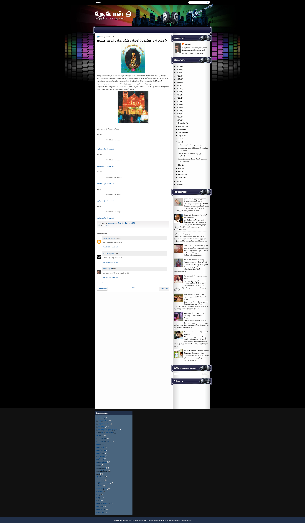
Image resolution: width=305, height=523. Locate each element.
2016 (178, 98)
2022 (178, 79)
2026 (178, 66)
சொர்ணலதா (101, 456)
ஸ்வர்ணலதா (100, 512)
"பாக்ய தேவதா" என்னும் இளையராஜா (190, 145)
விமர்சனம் (100, 506)
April (179, 168)
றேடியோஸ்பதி (113, 14)
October (181, 129)
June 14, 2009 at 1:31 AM (110, 262)
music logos (176, 520)
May (179, 165)
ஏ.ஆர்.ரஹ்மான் (101, 438)
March (180, 171)
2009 (178, 120)
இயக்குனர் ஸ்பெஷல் (103, 424)
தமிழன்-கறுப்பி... (109, 253)
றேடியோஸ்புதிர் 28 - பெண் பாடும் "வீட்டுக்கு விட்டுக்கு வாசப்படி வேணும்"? (194, 315)
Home (98, 2)
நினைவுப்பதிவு (101, 468)
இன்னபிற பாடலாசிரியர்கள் (105, 432)
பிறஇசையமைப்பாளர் (103, 483)
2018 (178, 92)
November (181, 126)
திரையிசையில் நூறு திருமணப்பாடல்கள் (188, 234)
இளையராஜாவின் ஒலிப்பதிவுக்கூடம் (108, 430)
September (182, 132)
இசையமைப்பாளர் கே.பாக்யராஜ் (194, 260)
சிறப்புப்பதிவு (100, 453)
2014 (178, 104)
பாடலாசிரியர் (101, 480)
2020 (178, 85)
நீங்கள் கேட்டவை (102, 471)
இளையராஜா (101, 427)
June (180, 142)
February (181, 174)
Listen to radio (148, 520)
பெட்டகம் (99, 491)
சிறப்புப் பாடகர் (101, 450)
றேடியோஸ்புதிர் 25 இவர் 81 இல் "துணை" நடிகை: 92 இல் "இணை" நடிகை (195, 297)
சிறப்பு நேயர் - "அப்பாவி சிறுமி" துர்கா (196, 245)
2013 (178, 107)
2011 (178, 114)
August (180, 136)
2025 (178, 69)
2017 (178, 95)
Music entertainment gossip (163, 520)
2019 (178, 89)
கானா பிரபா (112, 223)
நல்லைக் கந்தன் (102, 462)
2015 (178, 101)
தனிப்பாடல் (100, 459)
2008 (178, 181)
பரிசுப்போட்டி (100, 477)
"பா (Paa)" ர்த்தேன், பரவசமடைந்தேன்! (196, 350)
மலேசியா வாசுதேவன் (103, 503)
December (181, 123)
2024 (178, 73)
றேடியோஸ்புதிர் (101, 509)
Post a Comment (103, 283)
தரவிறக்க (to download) (105, 149)
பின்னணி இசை (102, 489)
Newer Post (102, 289)
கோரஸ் (99, 444)
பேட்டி (98, 494)
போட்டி (99, 500)
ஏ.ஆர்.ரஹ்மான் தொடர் (104, 441)
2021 (178, 82)
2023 (178, 76)
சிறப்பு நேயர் (100, 447)
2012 (178, 111)
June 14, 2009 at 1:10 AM (110, 247)
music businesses (186, 520)
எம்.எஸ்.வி (100, 435)
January (181, 178)
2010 (178, 117)
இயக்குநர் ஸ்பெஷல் (103, 421)
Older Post (164, 289)
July (179, 139)
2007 (178, 184)
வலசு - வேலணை (109, 238)
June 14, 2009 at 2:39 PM (110, 277)
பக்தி (107, 225)
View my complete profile (192, 53)
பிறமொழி (99, 486)
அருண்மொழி (101, 418)
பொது (98, 497)
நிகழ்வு (99, 465)
